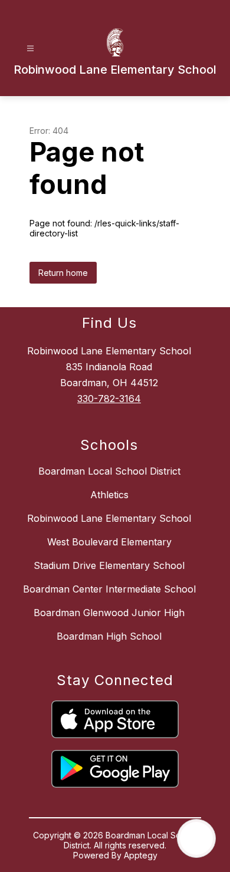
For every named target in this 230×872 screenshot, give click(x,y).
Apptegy (140, 855)
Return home (63, 273)
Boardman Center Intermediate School (109, 589)
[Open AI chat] (196, 838)
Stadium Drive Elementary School (109, 565)
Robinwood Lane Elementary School (109, 518)
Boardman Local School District (109, 471)
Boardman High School (109, 636)
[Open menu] (30, 48)
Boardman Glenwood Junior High (109, 612)
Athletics (109, 495)
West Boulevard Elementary (109, 542)
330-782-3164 (109, 398)
